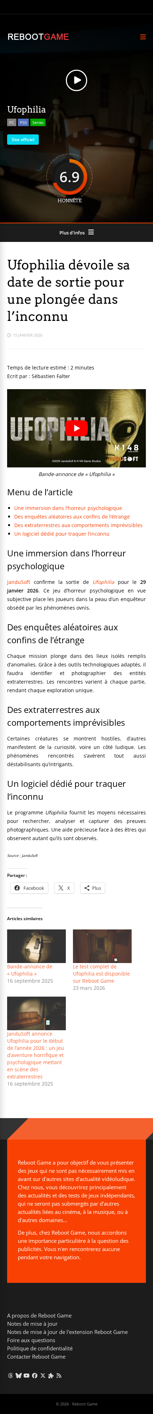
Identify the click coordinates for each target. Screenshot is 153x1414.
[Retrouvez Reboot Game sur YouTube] (26, 1375)
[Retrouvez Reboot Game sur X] (42, 1375)
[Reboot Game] (38, 39)
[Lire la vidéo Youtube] (76, 428)
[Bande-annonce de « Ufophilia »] (36, 946)
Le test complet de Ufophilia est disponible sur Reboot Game (101, 973)
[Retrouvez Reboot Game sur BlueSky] (18, 1375)
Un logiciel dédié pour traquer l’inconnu (62, 533)
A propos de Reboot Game (39, 1315)
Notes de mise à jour (32, 1323)
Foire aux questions (31, 1340)
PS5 (23, 122)
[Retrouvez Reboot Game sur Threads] (10, 1375)
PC (11, 122)
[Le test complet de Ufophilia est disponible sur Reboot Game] (102, 946)
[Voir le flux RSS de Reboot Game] (59, 1375)
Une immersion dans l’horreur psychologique (68, 508)
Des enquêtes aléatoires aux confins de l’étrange (72, 516)
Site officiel (23, 140)
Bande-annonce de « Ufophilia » (29, 970)
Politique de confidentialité (40, 1348)
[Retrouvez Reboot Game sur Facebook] (34, 1375)
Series (37, 122)
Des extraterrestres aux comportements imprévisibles (78, 525)
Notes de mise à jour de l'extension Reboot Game (67, 1331)
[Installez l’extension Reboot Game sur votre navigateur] (51, 1375)
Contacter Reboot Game (36, 1356)
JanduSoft (18, 582)
